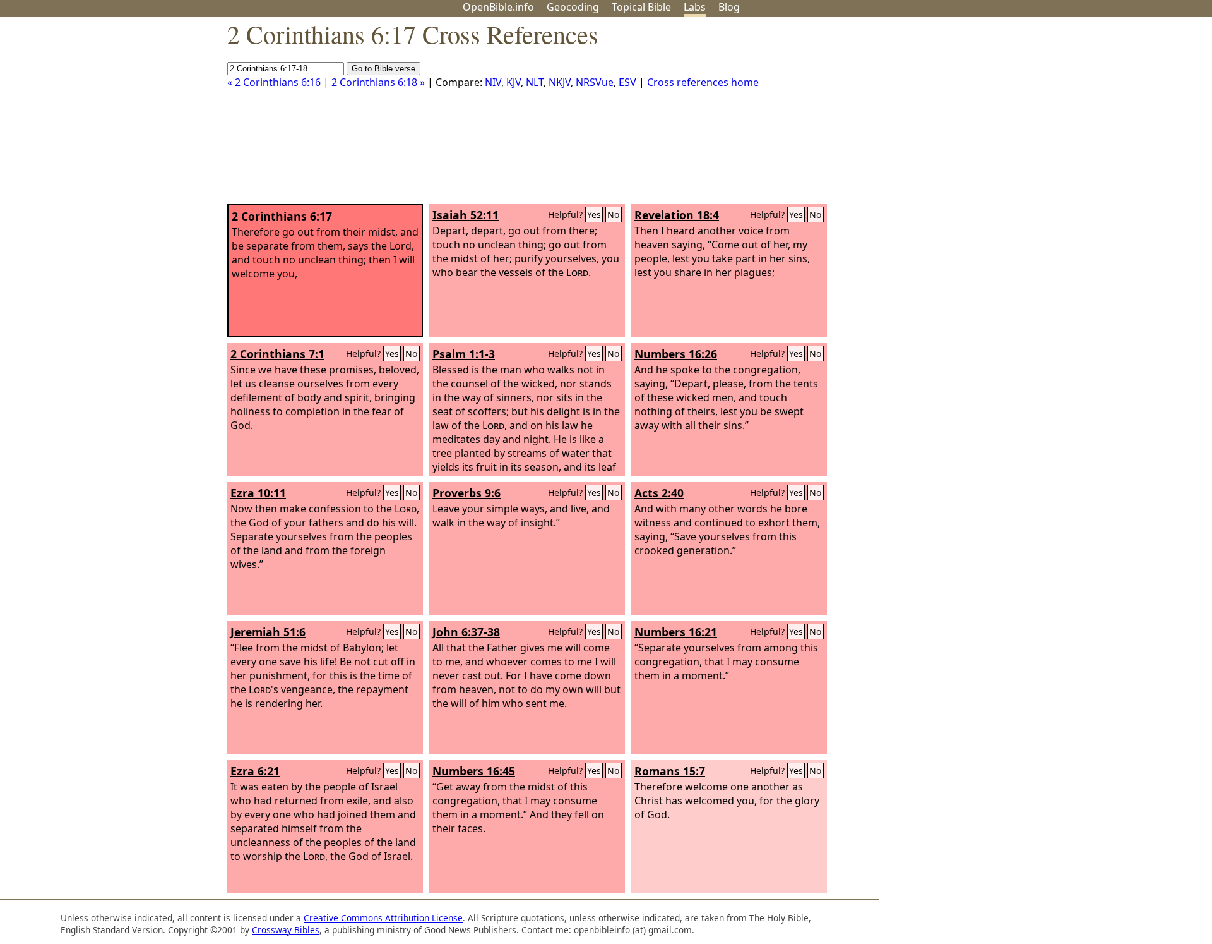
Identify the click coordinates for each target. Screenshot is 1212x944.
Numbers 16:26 (675, 353)
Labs (695, 7)
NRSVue (595, 82)
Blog (729, 7)
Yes (594, 215)
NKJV (560, 82)
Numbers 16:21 (675, 631)
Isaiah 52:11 (465, 214)
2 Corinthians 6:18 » (378, 82)
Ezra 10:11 (258, 492)
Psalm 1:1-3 (463, 353)
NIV (493, 82)
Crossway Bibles (285, 930)
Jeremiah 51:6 (268, 631)
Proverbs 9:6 (466, 492)
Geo (573, 7)
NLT (535, 82)
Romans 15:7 (669, 770)
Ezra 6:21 (255, 770)
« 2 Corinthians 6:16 (274, 82)
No (613, 215)
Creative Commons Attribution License (383, 918)
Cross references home (703, 82)
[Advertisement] (1084, 115)
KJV (513, 82)
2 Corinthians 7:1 (277, 353)
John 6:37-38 (466, 631)
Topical (641, 7)
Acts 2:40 (659, 492)
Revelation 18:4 (676, 214)
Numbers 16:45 (473, 770)
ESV (627, 82)
